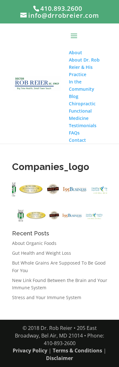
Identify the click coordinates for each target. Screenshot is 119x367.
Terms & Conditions (77, 350)
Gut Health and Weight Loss (41, 253)
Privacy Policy (30, 350)
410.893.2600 (61, 8)
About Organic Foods (34, 243)
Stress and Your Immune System (46, 297)
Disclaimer (59, 358)
